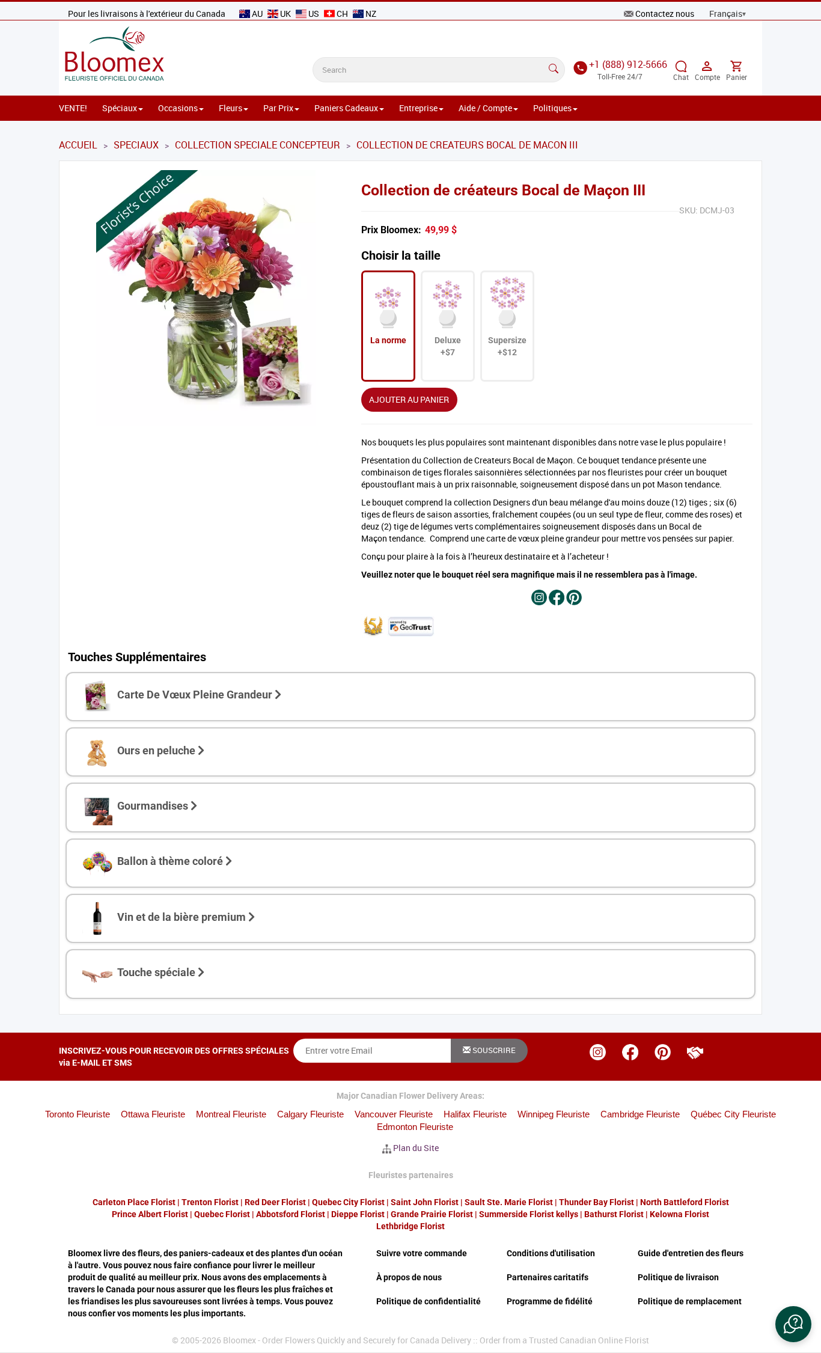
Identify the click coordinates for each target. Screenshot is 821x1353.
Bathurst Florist (614, 1214)
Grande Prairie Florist (432, 1214)
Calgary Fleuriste (310, 1114)
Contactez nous (664, 13)
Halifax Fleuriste (475, 1114)
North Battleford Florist (684, 1202)
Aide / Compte (485, 108)
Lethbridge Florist (410, 1226)
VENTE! (73, 108)
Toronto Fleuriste (77, 1114)
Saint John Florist (425, 1202)
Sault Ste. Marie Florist (509, 1202)
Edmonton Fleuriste (415, 1127)
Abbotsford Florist (290, 1214)
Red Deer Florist (275, 1202)
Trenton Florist (210, 1202)
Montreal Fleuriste (231, 1114)
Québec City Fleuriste (733, 1114)
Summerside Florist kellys (528, 1214)
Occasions (178, 108)
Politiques (552, 108)
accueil (78, 144)
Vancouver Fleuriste (394, 1114)
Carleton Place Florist (134, 1202)
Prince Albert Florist (150, 1214)
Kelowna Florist (679, 1214)
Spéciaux (119, 108)
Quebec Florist (222, 1214)
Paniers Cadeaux (346, 108)
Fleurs (230, 108)
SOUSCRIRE (493, 1050)
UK (285, 13)
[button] (793, 1324)
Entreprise (418, 108)
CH (342, 13)
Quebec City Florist (348, 1202)
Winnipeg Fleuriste (553, 1114)
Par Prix (278, 108)
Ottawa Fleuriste (153, 1114)
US (314, 13)
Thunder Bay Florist (596, 1202)
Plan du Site (416, 1147)
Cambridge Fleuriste (640, 1114)
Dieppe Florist (358, 1214)
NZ (370, 13)
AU (257, 13)
